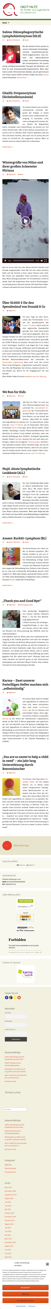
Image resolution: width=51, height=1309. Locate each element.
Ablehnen (25, 1294)
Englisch (31, 865)
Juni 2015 (8, 1206)
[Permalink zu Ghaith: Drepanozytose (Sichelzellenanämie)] (3, 101)
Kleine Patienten (14, 40)
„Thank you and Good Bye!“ (22, 601)
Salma (26, 40)
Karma (5, 718)
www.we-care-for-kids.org (35, 376)
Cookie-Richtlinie (21, 1306)
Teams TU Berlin (30, 325)
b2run (46, 319)
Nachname (8, 1021)
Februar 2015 (9, 1213)
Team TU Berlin (16, 425)
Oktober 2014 (9, 1220)
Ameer (26, 542)
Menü (4, 23)
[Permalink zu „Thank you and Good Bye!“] (3, 605)
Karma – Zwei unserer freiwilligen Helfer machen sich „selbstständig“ (25, 684)
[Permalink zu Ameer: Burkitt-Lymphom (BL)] (3, 542)
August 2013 (9, 1246)
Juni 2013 (8, 1253)
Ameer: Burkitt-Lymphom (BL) (24, 538)
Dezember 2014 (10, 1217)
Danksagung (24, 605)
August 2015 (9, 1198)
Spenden (18, 439)
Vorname (8, 1013)
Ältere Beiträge (17, 845)
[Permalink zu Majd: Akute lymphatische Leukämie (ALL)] (3, 477)
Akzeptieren (25, 1287)
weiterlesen (23, 77)
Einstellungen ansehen (25, 1300)
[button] (47, 1264)
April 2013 (8, 1257)
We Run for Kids (14, 392)
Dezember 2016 (10, 1191)
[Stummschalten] (42, 260)
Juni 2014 (8, 1231)
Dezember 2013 (10, 1242)
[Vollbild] (45, 260)
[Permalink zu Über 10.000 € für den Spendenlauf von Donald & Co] (3, 310)
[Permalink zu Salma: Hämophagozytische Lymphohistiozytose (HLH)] (3, 40)
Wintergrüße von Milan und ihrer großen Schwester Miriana (22, 166)
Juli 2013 (8, 1250)
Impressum (31, 1306)
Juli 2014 (8, 1228)
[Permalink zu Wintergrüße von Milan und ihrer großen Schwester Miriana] (3, 174)
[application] (25, 221)
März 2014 (8, 1239)
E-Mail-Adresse (10, 1029)
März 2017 (8, 1187)
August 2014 (9, 1224)
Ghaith (26, 101)
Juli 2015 (8, 1202)
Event (22, 396)
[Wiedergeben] (5, 260)
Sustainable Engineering (12, 362)
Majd (26, 477)
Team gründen (34, 442)
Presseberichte (10, 1172)
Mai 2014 (8, 1235)
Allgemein (12, 174)
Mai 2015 (8, 1209)
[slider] (23, 260)
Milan (21, 174)
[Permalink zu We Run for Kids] (3, 396)
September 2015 (11, 1195)
